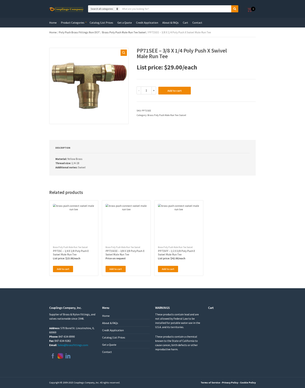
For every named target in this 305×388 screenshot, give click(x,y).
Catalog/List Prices (101, 22)
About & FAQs (170, 22)
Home (53, 22)
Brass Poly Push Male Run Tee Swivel (124, 32)
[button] (124, 53)
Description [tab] (62, 147)
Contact (197, 22)
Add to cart (175, 90)
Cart (185, 22)
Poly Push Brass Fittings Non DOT (79, 32)
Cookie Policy (248, 382)
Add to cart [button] (63, 269)
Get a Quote (124, 22)
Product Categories (72, 22)
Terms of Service (210, 382)
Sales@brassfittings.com (73, 345)
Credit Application (147, 22)
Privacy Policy (230, 382)
